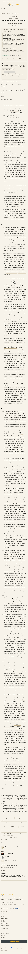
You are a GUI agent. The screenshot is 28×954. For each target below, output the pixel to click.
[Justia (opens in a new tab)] (16, 908)
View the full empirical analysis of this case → (11, 81)
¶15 (3, 457)
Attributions (13, 948)
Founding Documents (5, 925)
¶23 (3, 747)
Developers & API (5, 933)
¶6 (3, 209)
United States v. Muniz (13, 344)
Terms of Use (20, 948)
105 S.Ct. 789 (7, 473)
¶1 (3, 104)
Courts (2, 920)
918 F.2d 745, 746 (14, 727)
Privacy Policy (4, 950)
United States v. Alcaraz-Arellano (15, 66)
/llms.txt (3, 935)
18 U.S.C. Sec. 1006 (14, 111)
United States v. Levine (18, 248)
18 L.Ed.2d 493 (9, 798)
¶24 (3, 788)
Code (2, 915)
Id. (23, 351)
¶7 (3, 227)
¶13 (3, 411)
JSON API (3, 937)
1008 (13, 717)
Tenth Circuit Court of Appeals (14, 23)
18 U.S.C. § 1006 (9, 48)
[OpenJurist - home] (14, 4)
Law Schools (4, 921)
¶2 (3, 115)
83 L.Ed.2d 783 (15, 473)
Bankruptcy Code (14, 449)
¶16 (3, 488)
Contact (21, 947)
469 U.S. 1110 (21, 471)
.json (7, 883)
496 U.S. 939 (18, 703)
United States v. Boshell (20, 715)
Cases (2, 913)
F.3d (12, 13)
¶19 (3, 595)
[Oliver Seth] (2, 857)
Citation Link (13, 826)
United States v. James (7, 68)
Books (2, 926)
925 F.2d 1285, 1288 (17, 357)
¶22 (3, 693)
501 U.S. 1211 (16, 359)
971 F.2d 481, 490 (13, 421)
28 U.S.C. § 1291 (16, 48)
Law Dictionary (4, 916)
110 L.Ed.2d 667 (14, 705)
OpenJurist (3, 13)
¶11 (3, 338)
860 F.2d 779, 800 (15, 732)
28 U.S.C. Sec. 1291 (18, 112)
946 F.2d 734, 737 (22, 273)
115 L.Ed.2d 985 (11, 361)
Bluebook (22, 826)
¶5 (3, 184)
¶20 (3, 614)
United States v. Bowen (11, 273)
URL (4, 826)
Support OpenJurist (14, 941)
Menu (4, 8)
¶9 (3, 277)
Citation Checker (4, 928)
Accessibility (14, 947)
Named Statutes (4, 923)
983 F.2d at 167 (17, 371)
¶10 (3, 304)
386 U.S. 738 (19, 796)
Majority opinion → (8, 854)
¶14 (3, 424)
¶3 (3, 140)
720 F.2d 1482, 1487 (21, 469)
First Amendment (16, 441)
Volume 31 (8, 13)
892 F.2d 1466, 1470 (17, 701)
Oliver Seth (7, 856)
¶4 (3, 160)
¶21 (3, 661)
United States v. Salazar (9, 469)
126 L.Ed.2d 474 (13, 348)
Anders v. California (10, 50)
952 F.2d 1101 (7, 717)
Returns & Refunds (5, 948)
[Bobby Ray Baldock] (2, 854)
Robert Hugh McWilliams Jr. (10, 860)
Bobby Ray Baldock (9, 853)
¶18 (3, 550)
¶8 (3, 253)
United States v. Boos (10, 40)
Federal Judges (4, 918)
